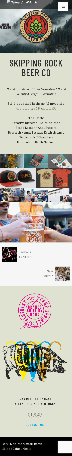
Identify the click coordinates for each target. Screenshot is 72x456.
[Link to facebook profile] (31, 414)
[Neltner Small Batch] (22, 2)
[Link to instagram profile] (38, 414)
